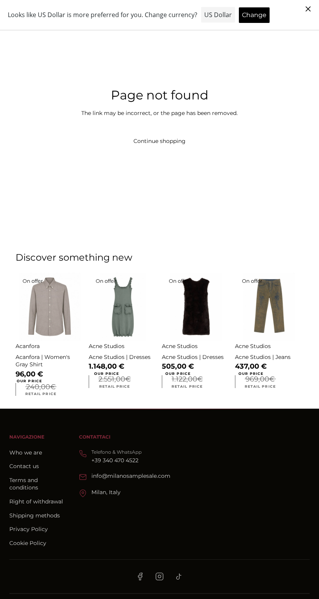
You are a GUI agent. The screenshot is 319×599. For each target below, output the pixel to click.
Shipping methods (34, 515)
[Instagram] (159, 576)
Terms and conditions (23, 484)
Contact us (24, 466)
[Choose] (72, 329)
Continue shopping (159, 141)
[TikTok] (179, 576)
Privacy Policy (28, 529)
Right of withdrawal (36, 501)
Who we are (25, 452)
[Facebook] (140, 576)
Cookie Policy (27, 543)
